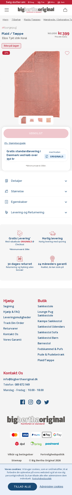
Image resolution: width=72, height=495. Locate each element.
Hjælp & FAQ (11, 312)
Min (53, 2)
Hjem (5, 19)
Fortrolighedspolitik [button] (42, 478)
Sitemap (17, 460)
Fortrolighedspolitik (52, 454)
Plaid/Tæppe (46, 360)
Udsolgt (36, 133)
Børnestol (44, 343)
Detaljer (16, 180)
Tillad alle (22, 486)
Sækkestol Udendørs (51, 326)
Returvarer (10, 328)
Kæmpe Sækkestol (50, 321)
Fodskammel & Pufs (50, 349)
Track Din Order (13, 323)
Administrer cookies (51, 486)
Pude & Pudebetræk (51, 354)
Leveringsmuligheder (17, 317)
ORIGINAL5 (56, 157)
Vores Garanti (12, 339)
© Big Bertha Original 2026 (45, 460)
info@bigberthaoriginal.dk (20, 379)
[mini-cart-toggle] (65, 10)
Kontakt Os (10, 334)
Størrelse (17, 191)
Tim (43, 2)
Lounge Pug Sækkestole (45, 313)
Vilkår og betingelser (20, 454)
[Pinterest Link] (39, 404)
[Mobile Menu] (7, 10)
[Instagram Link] (31, 404)
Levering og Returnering (27, 212)
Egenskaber (19, 201)
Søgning (8, 306)
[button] (23, 120)
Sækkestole (45, 306)
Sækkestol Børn (48, 338)
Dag (32, 2)
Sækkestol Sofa (48, 332)
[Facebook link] (23, 404)
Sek (63, 2)
